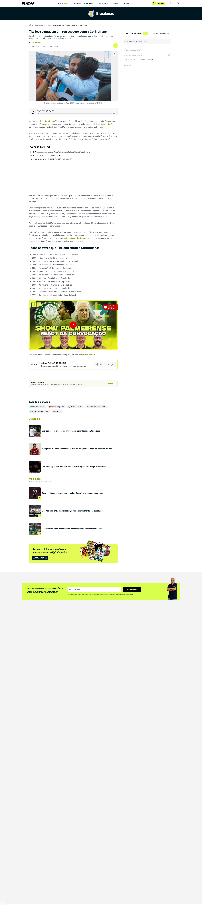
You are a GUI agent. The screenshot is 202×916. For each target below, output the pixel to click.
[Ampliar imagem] (73, 76)
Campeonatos (103, 3)
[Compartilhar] (115, 45)
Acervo (63, 3)
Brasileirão (39, 25)
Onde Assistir (89, 3)
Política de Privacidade (126, 594)
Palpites (114, 3)
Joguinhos (125, 3)
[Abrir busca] (178, 3)
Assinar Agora (40, 558)
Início (31, 25)
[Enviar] (169, 55)
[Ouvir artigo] (33, 111)
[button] (73, 325)
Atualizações (76, 3)
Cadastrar (150, 59)
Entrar (144, 59)
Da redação (36, 43)
